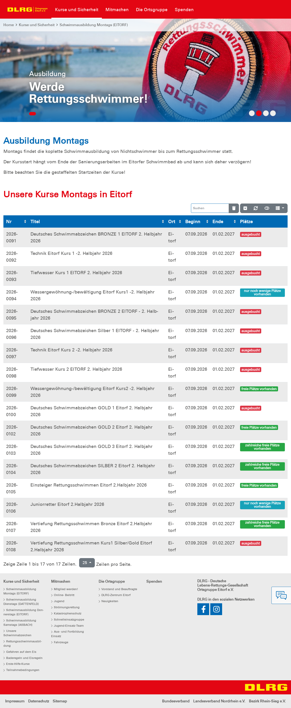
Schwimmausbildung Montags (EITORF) (94, 25)
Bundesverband (176, 701)
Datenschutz (38, 701)
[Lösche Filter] (234, 208)
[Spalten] (280, 208)
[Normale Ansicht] (267, 208)
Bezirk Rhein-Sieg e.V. (267, 701)
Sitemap (60, 701)
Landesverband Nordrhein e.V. (219, 701)
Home (8, 25)
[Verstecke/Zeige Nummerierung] (245, 208)
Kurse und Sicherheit (37, 25)
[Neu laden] (255, 208)
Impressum (15, 701)
